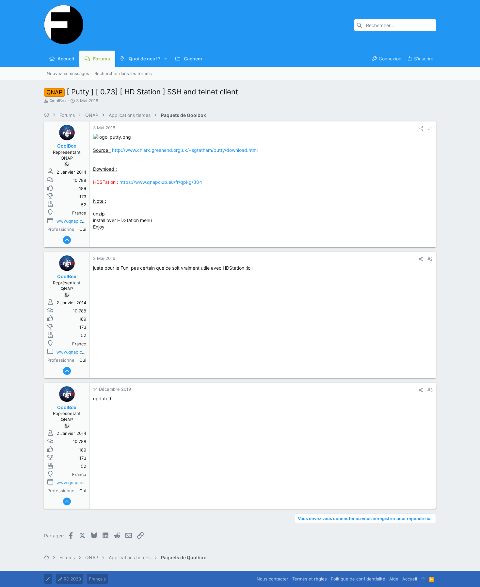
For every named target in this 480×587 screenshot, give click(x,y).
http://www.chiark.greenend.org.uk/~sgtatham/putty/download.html (185, 150)
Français (97, 578)
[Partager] (421, 128)
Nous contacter (272, 578)
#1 (430, 128)
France (79, 212)
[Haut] (423, 579)
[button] (165, 58)
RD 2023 (71, 578)
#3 (430, 389)
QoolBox (58, 100)
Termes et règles (309, 578)
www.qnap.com (72, 221)
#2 (430, 259)
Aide (393, 578)
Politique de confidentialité (358, 578)
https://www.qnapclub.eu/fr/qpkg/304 (161, 182)
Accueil (409, 578)
